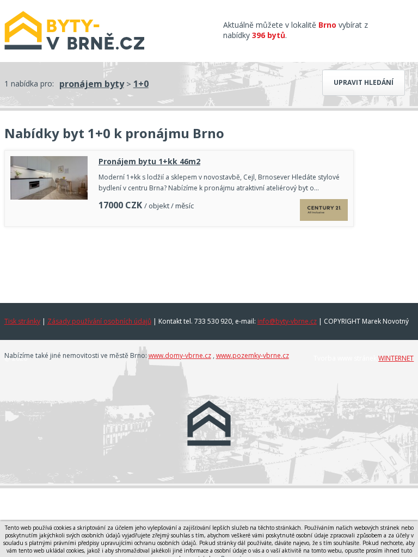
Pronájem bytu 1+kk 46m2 (149, 161)
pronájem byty (91, 84)
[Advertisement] (179, 262)
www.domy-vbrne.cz (180, 355)
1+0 (141, 84)
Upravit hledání (364, 82)
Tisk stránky (22, 321)
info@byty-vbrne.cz (287, 321)
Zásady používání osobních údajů (99, 321)
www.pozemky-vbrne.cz (252, 355)
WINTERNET (396, 358)
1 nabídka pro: (29, 83)
